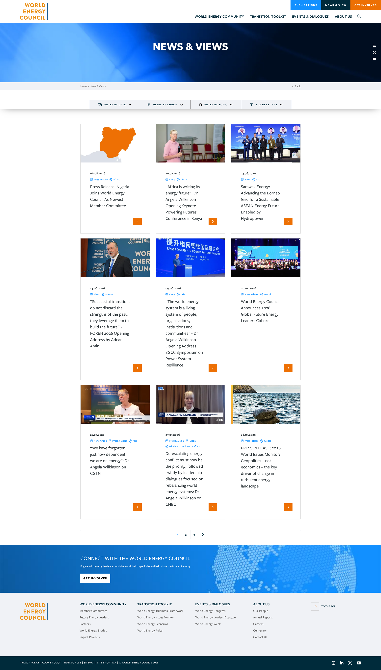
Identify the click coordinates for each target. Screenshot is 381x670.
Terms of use (72, 662)
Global (267, 294)
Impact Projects (90, 637)
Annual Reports (263, 617)
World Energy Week (208, 624)
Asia (258, 179)
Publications (305, 5)
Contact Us (260, 637)
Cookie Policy (51, 662)
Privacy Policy (29, 662)
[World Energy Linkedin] (341, 663)
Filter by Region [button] (165, 104)
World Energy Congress (210, 611)
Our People (260, 611)
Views (172, 179)
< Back (296, 86)
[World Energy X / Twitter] (350, 663)
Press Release (101, 179)
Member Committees (93, 611)
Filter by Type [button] (266, 104)
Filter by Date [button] (115, 104)
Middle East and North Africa (184, 446)
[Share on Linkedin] (376, 46)
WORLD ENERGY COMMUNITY (103, 604)
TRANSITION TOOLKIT (154, 604)
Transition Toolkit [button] (268, 16)
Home (83, 86)
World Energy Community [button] (219, 16)
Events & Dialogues (212, 604)
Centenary (260, 630)
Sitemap (89, 662)
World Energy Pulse (150, 630)
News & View (335, 5)
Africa (116, 179)
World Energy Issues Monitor (155, 617)
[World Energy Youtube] (358, 663)
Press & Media (119, 440)
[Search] (359, 16)
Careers (258, 624)
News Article (100, 440)
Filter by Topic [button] (216, 104)
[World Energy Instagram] (333, 663)
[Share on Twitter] (376, 52)
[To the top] (323, 606)
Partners (85, 624)
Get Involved (365, 5)
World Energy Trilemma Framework (160, 611)
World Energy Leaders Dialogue (215, 617)
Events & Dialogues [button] (310, 16)
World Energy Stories (93, 630)
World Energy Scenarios (152, 624)
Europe (109, 294)
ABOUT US (261, 604)
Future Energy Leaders (94, 617)
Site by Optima (106, 662)
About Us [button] (343, 16)
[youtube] (376, 59)
